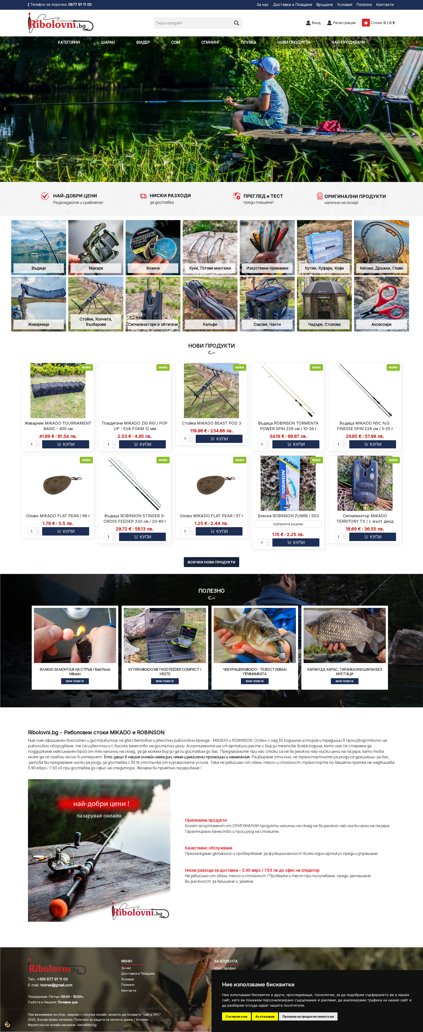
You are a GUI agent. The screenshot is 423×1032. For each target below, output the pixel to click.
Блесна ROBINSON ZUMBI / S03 (288, 515)
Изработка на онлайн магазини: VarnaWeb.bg (62, 1025)
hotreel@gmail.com (56, 985)
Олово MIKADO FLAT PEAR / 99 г (58, 515)
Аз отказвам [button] (265, 1016)
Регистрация (344, 23)
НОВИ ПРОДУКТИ (294, 42)
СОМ (175, 42)
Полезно (364, 4)
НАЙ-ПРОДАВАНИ (348, 42)
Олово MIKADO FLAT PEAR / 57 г (211, 515)
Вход (316, 23)
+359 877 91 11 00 (52, 979)
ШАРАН (108, 42)
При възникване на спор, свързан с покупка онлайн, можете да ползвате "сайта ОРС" (94, 1014)
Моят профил (225, 968)
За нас (262, 4)
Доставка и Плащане (292, 4)
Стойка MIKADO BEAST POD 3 (211, 423)
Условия (344, 4)
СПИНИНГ (210, 42)
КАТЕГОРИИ (69, 42)
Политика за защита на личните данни (103, 1019)
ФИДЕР (143, 42)
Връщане (324, 4)
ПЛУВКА (248, 42)
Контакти (385, 4)
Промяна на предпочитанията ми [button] (308, 1016)
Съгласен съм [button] (236, 1016)
